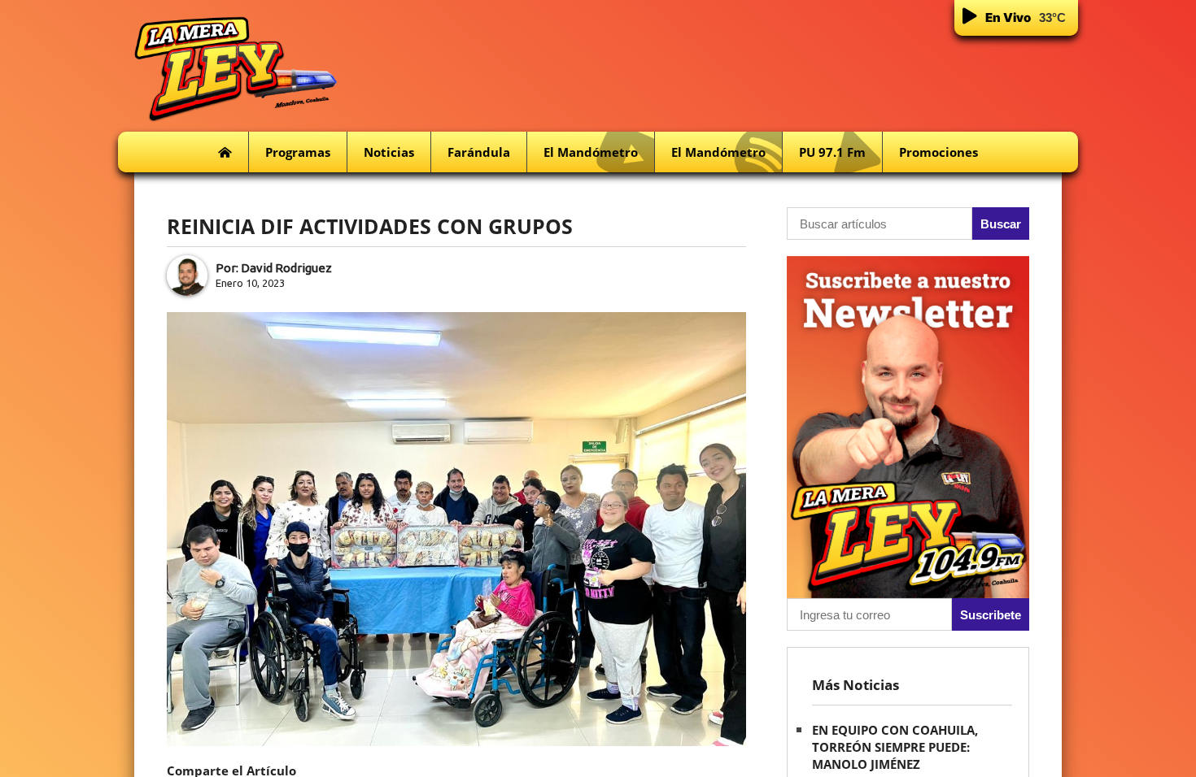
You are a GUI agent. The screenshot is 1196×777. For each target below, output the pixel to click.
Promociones (938, 152)
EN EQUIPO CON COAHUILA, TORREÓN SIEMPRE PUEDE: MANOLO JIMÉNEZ (895, 747)
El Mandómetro (590, 152)
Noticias (389, 152)
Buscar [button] (1000, 224)
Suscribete (990, 615)
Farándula (478, 152)
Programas (297, 152)
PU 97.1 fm (832, 152)
